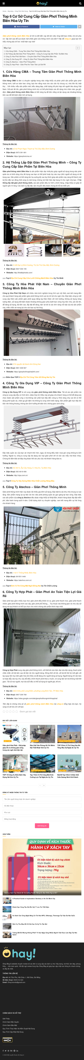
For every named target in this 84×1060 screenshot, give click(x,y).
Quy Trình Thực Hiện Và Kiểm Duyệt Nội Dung (19, 1028)
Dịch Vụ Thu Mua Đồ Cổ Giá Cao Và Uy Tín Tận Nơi (29, 924)
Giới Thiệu (6, 1018)
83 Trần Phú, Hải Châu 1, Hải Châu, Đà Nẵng (24, 977)
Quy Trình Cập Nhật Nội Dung (13, 1032)
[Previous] (40, 785)
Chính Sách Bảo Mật (10, 1025)
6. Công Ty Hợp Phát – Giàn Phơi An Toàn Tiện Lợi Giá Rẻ (25, 64)
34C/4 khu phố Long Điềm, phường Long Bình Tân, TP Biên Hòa (38, 691)
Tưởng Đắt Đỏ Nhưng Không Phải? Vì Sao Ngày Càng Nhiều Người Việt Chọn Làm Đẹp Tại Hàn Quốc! (44, 934)
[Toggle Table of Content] (76, 48)
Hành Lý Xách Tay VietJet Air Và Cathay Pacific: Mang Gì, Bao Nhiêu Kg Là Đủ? (30, 893)
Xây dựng (10, 11)
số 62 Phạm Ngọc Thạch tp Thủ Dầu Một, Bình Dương (34, 148)
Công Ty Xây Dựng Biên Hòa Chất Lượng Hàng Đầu (32, 481)
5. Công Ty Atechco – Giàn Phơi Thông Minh (20, 62)
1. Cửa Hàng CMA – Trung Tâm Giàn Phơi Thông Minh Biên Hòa (27, 51)
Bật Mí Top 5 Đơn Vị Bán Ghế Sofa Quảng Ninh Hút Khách (68, 776)
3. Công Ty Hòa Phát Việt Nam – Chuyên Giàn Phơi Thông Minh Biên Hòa (30, 56)
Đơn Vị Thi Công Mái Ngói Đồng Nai (26, 585)
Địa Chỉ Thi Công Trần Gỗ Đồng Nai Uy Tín (37, 377)
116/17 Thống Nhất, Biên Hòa (24, 572)
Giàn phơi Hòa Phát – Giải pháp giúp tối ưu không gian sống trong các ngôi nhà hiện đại (14, 747)
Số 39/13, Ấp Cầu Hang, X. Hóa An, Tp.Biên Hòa (32, 468)
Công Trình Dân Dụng (21, 11)
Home (4, 11)
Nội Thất (7, 741)
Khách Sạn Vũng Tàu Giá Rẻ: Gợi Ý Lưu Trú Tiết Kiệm (30, 907)
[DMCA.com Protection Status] (7, 1039)
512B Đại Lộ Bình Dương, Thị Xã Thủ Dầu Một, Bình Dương (36, 265)
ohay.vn (68, 38)
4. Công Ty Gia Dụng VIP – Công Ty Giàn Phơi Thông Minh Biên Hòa (28, 59)
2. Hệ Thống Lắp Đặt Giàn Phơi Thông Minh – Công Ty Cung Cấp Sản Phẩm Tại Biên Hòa (36, 54)
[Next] (44, 785)
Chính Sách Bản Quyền (11, 1022)
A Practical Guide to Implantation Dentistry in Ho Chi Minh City (33, 898)
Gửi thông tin (42, 826)
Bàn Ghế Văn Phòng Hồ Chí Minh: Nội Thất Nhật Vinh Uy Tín (42, 746)
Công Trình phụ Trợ (67, 741)
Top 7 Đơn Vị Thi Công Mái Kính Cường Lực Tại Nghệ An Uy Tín (41, 776)
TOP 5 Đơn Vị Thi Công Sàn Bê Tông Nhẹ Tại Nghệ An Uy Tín (68, 746)
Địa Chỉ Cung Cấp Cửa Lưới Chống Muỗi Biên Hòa (32, 278)
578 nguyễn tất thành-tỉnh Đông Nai (27, 364)
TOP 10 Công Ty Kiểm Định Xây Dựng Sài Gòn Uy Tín (14, 776)
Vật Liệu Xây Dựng (38, 770)
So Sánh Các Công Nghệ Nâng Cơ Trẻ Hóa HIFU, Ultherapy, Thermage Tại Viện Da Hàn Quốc (43, 915)
